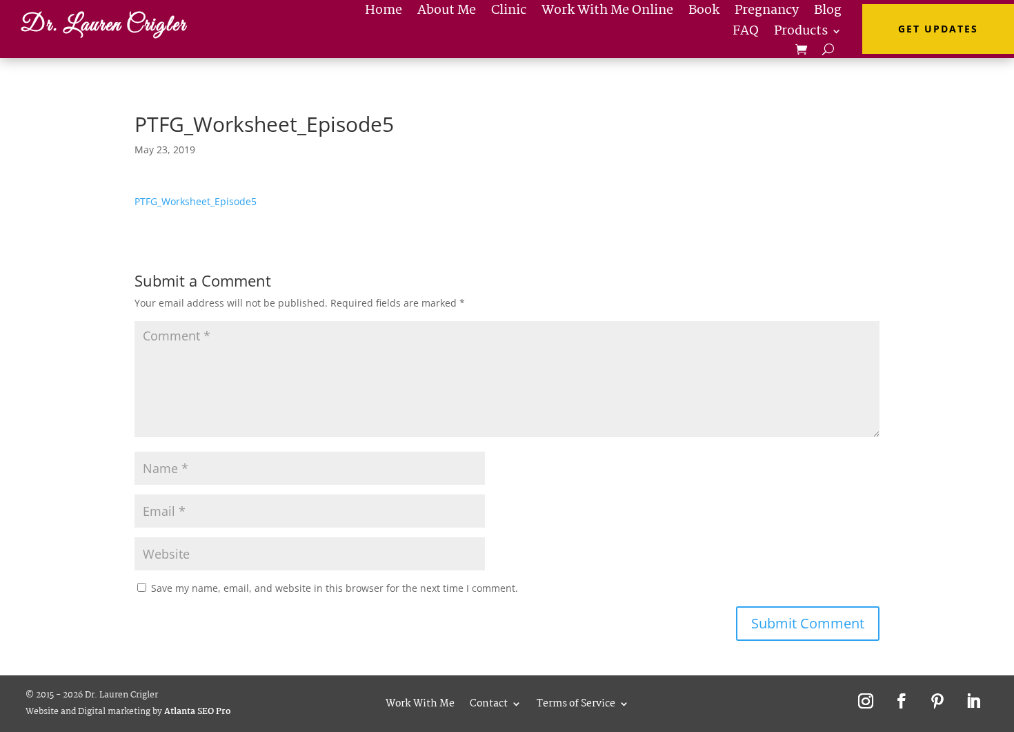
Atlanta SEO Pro (197, 711)
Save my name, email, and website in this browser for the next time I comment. (334, 588)
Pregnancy (767, 13)
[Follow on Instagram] (866, 701)
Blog (828, 13)
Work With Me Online (607, 13)
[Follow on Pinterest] (937, 701)
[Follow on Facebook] (901, 701)
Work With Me (420, 702)
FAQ (746, 33)
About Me (446, 13)
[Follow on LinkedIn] (973, 701)
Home (383, 13)
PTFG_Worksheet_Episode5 (196, 201)
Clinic (508, 13)
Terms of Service (576, 702)
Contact (489, 702)
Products (801, 33)
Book (703, 13)
